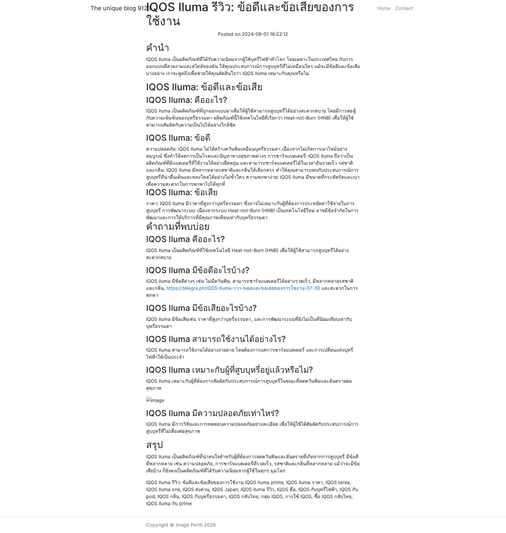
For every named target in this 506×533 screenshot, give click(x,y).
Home (384, 8)
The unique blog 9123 (120, 8)
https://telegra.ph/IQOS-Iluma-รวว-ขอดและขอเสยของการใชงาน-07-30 (243, 288)
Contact (404, 8)
